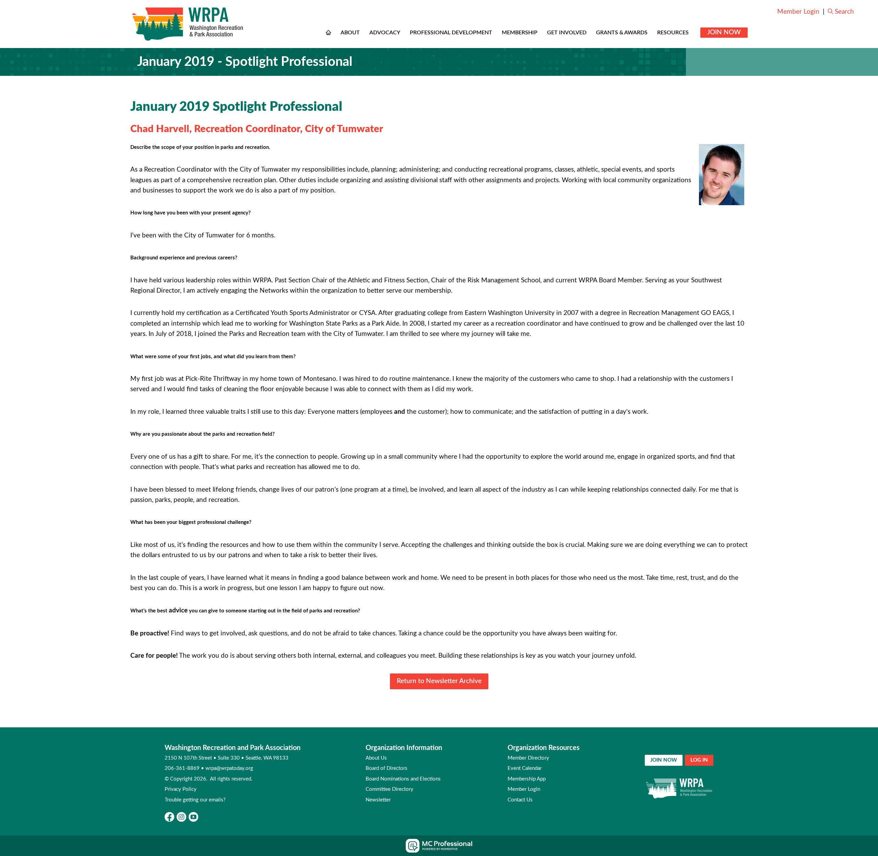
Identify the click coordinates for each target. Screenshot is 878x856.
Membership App (527, 779)
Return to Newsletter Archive (439, 681)
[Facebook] (169, 817)
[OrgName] (187, 24)
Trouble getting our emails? (195, 799)
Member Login (798, 12)
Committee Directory (389, 789)
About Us (376, 758)
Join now (663, 760)
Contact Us (520, 799)
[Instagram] (181, 817)
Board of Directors (386, 768)
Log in (699, 760)
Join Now (724, 32)
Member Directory (528, 758)
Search (844, 12)
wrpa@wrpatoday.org (229, 768)
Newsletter (378, 799)
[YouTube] (193, 817)
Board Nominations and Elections (403, 779)
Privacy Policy (181, 789)
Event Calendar (525, 768)
